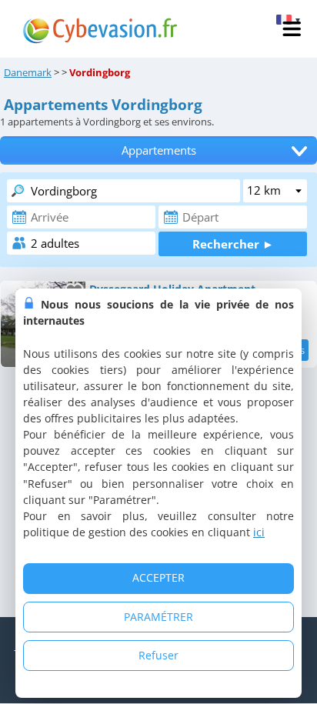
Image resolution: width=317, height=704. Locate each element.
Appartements (159, 150)
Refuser (158, 655)
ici (259, 532)
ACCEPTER (158, 577)
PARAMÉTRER (158, 616)
